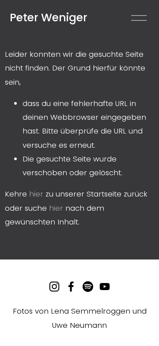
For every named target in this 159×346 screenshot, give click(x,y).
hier (36, 194)
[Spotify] (88, 286)
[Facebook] (71, 286)
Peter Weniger (48, 17)
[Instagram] (54, 286)
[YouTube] (104, 286)
